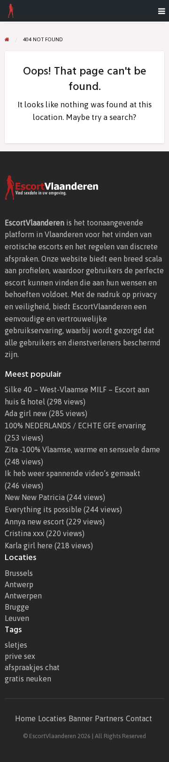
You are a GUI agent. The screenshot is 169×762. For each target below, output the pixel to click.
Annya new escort (34, 521)
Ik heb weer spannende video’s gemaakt (72, 473)
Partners (109, 718)
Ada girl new (26, 413)
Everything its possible (43, 509)
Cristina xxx (24, 533)
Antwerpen (23, 595)
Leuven (17, 618)
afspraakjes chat (32, 667)
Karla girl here (29, 545)
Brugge (17, 607)
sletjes (16, 645)
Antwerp (19, 584)
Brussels (19, 573)
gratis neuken (28, 678)
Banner (80, 718)
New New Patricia (35, 497)
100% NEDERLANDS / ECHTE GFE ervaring (75, 425)
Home (25, 718)
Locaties (52, 718)
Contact (139, 718)
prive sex (20, 656)
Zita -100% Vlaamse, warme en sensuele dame (82, 449)
